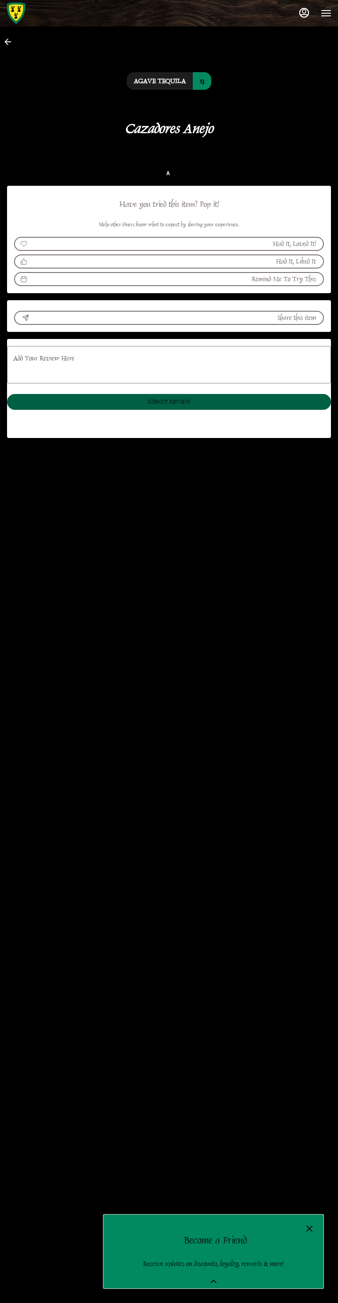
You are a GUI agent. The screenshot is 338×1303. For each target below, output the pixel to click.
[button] (10, 41)
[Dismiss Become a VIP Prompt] (309, 1228)
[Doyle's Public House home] (46, 13)
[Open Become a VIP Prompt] (213, 1281)
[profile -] (304, 12)
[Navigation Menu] (326, 13)
